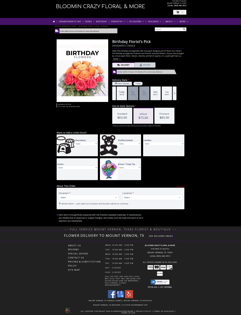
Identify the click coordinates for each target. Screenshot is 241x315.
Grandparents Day (70, 21)
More (182, 21)
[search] (184, 29)
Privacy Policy (143, 311)
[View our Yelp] (129, 297)
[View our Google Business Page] (120, 297)
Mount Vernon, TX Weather (106, 305)
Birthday (101, 21)
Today (138, 83)
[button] (179, 12)
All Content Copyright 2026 (95, 311)
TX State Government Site (135, 305)
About (169, 21)
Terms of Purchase (164, 311)
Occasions (135, 21)
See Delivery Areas (161, 236)
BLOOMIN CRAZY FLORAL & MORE (100, 6)
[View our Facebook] (112, 297)
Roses (88, 21)
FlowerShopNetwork (122, 311)
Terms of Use (128, 313)
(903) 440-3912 (180, 5)
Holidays (153, 21)
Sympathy (117, 21)
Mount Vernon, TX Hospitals (138, 300)
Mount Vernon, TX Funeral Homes (105, 300)
